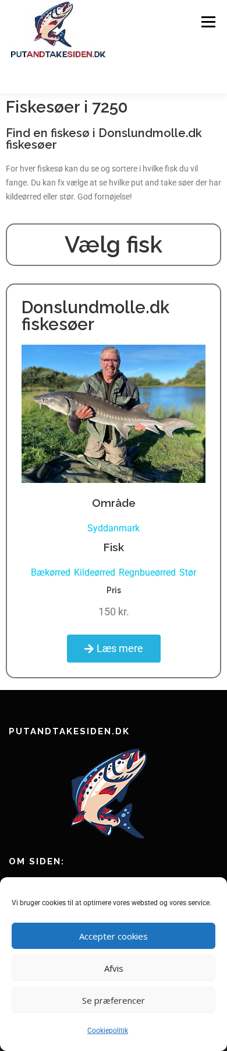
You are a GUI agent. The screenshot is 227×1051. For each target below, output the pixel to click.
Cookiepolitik (107, 1031)
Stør (187, 572)
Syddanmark (113, 528)
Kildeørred (94, 572)
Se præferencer (113, 1000)
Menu (208, 21)
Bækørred (50, 572)
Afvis (113, 968)
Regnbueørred (147, 572)
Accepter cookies (113, 936)
